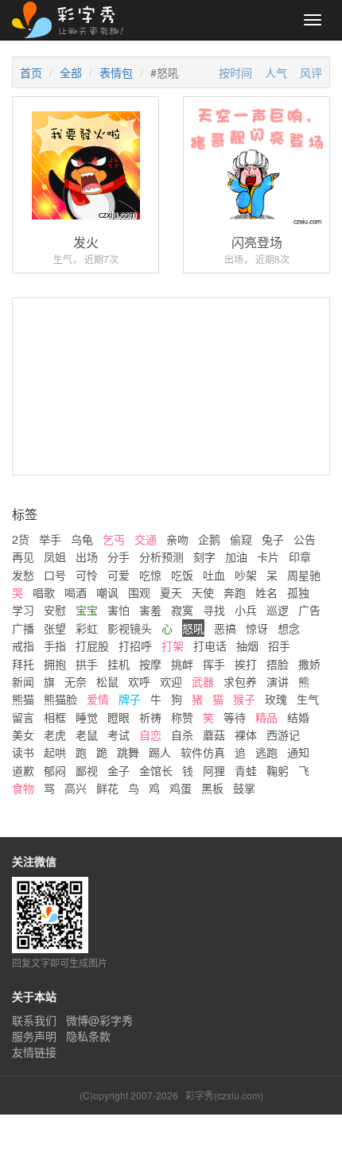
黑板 (212, 788)
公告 (304, 539)
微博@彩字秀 (99, 1020)
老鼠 (87, 735)
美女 (23, 735)
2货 (20, 539)
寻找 (214, 610)
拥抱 (55, 664)
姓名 (266, 592)
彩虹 (87, 628)
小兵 (246, 610)
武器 (203, 681)
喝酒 (75, 592)
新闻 (23, 681)
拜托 (23, 664)
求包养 (240, 681)
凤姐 (55, 556)
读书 (23, 752)
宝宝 (87, 610)
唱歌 (44, 592)
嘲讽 (107, 592)
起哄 (55, 752)
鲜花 (107, 788)
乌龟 (82, 539)
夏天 (171, 592)
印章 (300, 556)
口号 (55, 575)
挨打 (246, 664)
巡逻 (277, 610)
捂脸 (277, 664)
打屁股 (92, 645)
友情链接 (34, 1052)
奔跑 (234, 592)
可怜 (87, 575)
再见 (23, 556)
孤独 (298, 592)
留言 (23, 717)
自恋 (150, 735)
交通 (145, 539)
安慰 (55, 610)
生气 (308, 699)
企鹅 (209, 539)
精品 (266, 717)
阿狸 (214, 770)
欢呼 (139, 681)
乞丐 (114, 539)
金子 (118, 770)
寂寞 (182, 610)
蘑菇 (214, 735)
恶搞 (225, 628)
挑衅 (182, 664)
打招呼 (135, 645)
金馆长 (156, 770)
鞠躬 (277, 770)
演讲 (277, 681)
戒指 (23, 645)
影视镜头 (129, 628)
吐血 (214, 575)
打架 (172, 645)
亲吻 (177, 539)
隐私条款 (88, 1036)
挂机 (118, 664)
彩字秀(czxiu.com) (224, 1095)
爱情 (98, 699)
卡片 (268, 556)
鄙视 (87, 770)
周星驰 (304, 575)
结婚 (298, 717)
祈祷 (150, 717)
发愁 (23, 575)
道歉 (23, 770)
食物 (23, 788)
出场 (87, 556)
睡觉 (87, 717)
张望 (55, 628)
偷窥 (241, 539)
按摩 (150, 664)
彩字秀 (73, 20)
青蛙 (246, 770)
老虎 (55, 735)
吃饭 (182, 575)
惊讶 (257, 628)
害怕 (118, 610)
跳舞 (128, 752)
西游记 (283, 735)
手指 (55, 645)
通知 (298, 752)
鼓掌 (244, 788)
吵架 (246, 575)
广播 (23, 628)
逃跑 (266, 752)
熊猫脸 (60, 699)
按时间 (235, 72)
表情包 (116, 72)
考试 (118, 735)
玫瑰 (276, 699)
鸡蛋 (180, 788)
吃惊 (150, 575)
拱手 (87, 664)
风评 (311, 72)
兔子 (273, 539)
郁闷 (55, 770)
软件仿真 (203, 752)
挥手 (214, 664)
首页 (31, 72)
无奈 (75, 681)
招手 (279, 645)
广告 (309, 610)
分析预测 (161, 556)
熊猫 (23, 699)
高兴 (75, 788)
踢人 (160, 752)
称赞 (182, 717)
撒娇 (309, 664)
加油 (236, 556)
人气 (276, 72)
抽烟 (247, 645)
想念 (289, 628)
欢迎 (171, 681)
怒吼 (193, 628)
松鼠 (107, 681)
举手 (50, 539)
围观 (139, 592)
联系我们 (34, 1020)
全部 (71, 72)
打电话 (210, 645)
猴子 (244, 699)
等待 (234, 717)
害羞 (150, 610)
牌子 (130, 699)
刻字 (204, 556)
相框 (55, 717)
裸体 (246, 735)
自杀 (182, 735)
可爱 (118, 575)
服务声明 (34, 1036)
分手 (118, 556)
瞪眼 (118, 717)
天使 (203, 592)
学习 (23, 610)
